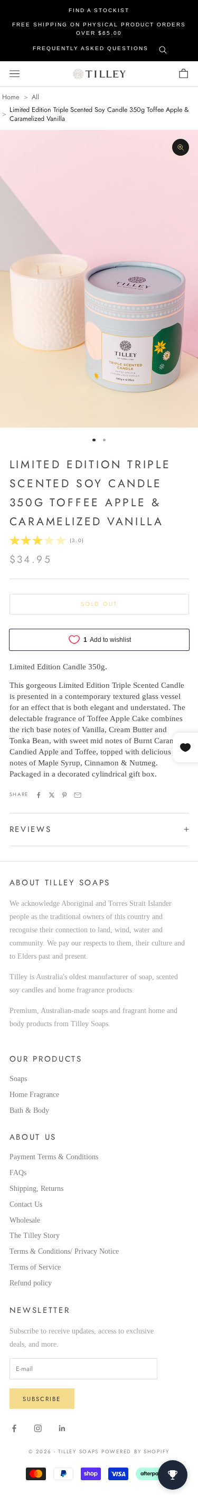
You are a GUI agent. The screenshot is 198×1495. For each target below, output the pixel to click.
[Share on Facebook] (38, 795)
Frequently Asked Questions (90, 48)
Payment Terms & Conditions (54, 1157)
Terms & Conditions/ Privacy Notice (64, 1251)
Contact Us (26, 1204)
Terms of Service (35, 1267)
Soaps (18, 1079)
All (35, 97)
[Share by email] (77, 795)
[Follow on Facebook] (14, 1428)
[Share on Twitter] (51, 795)
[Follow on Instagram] (38, 1428)
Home (10, 97)
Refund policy (31, 1283)
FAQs (18, 1173)
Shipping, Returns (36, 1189)
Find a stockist (99, 10)
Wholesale (25, 1220)
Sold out (99, 604)
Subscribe (42, 1399)
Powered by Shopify (135, 1451)
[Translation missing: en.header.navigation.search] (162, 47)
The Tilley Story (35, 1235)
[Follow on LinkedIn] (62, 1428)
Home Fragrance (34, 1095)
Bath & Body (29, 1110)
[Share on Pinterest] (64, 795)
